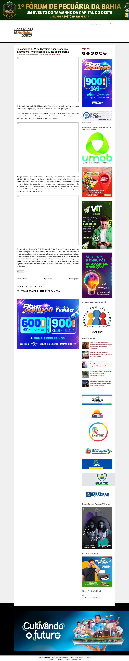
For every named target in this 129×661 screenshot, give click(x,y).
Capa (83, 595)
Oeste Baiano (56, 55)
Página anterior (22, 279)
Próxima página (74, 279)
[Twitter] (88, 53)
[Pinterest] (100, 53)
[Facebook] (83, 53)
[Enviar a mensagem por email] (18, 271)
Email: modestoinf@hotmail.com (92, 598)
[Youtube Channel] (92, 53)
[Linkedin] (105, 53)
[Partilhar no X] (21, 271)
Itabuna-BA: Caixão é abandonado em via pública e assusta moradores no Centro (100, 373)
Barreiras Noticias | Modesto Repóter (63, 657)
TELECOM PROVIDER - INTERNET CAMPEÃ (38, 291)
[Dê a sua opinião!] (19, 271)
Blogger (88, 657)
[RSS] (96, 53)
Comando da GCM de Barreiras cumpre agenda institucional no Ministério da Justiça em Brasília (43, 50)
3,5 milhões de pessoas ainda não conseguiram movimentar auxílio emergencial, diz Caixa (100, 383)
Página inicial (48, 279)
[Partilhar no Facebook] (23, 271)
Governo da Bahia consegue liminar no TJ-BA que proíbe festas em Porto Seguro (101, 354)
